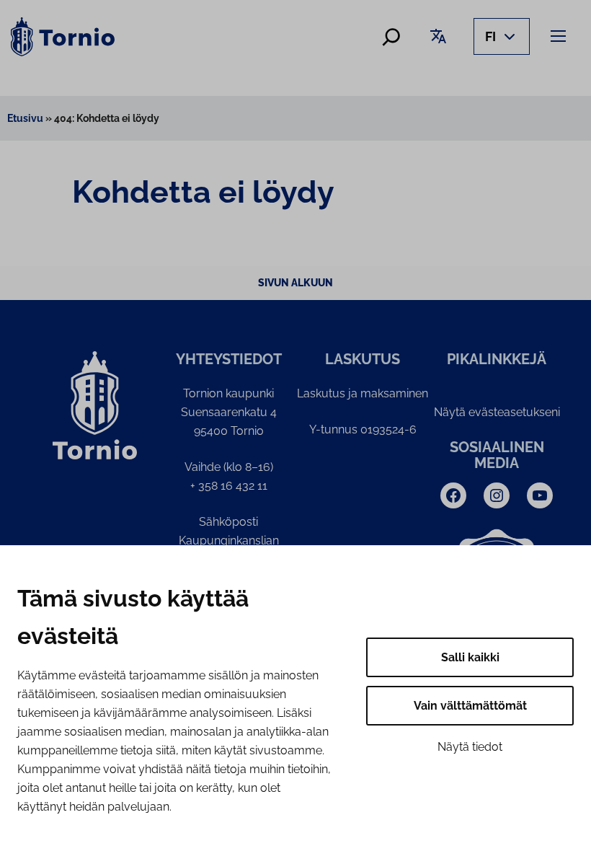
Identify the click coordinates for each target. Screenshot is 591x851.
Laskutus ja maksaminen (362, 393)
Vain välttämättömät (470, 706)
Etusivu (25, 118)
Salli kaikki (470, 657)
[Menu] (560, 36)
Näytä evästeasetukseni (497, 412)
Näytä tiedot (469, 747)
